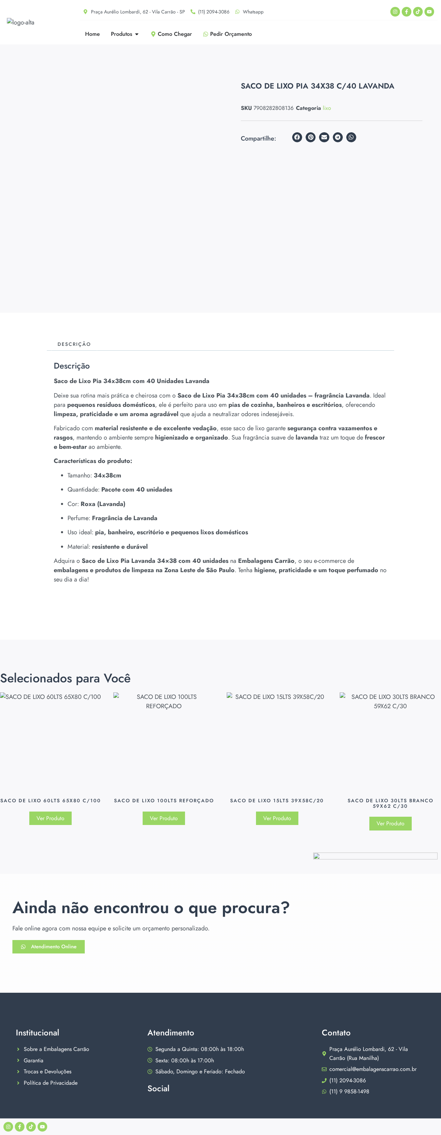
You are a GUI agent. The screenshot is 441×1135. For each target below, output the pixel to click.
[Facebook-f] (406, 12)
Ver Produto (50, 818)
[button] (297, 137)
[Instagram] (395, 12)
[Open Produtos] (137, 34)
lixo (327, 108)
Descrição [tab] (74, 344)
